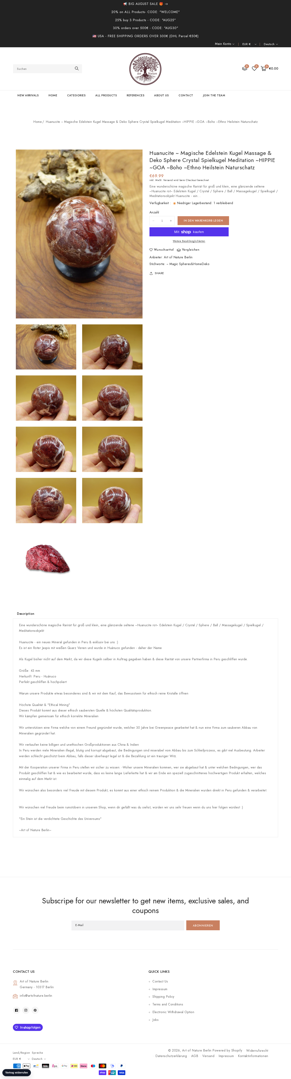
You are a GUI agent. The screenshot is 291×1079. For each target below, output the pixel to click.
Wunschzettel (164, 250)
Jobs (155, 1019)
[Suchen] (76, 68)
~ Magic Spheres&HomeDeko (187, 264)
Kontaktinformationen (253, 1056)
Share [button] (159, 273)
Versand (168, 180)
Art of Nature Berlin (178, 257)
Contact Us (160, 981)
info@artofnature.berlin (36, 995)
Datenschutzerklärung (171, 1056)
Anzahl (154, 212)
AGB (194, 1056)
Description (25, 613)
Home (37, 121)
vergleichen (191, 250)
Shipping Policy (163, 996)
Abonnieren (203, 925)
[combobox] (47, 68)
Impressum (159, 989)
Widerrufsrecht (257, 1050)
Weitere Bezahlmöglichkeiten (189, 241)
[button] (269, 69)
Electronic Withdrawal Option (173, 1012)
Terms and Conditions (167, 1004)
